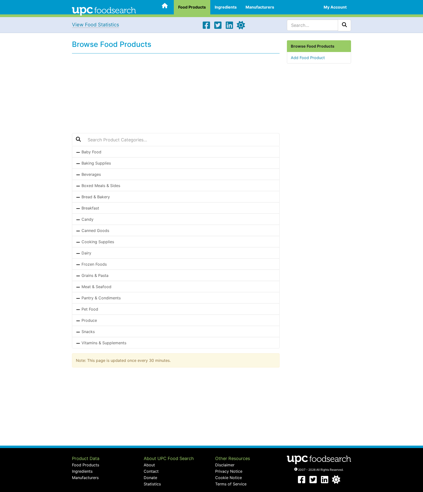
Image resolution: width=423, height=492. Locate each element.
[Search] (344, 25)
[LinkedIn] (229, 27)
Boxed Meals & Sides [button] (100, 185)
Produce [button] (88, 320)
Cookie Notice (228, 477)
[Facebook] (206, 27)
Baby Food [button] (90, 151)
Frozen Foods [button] (93, 264)
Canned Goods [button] (94, 230)
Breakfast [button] (89, 208)
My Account (335, 7)
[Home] (104, 10)
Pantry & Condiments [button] (100, 297)
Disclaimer (225, 464)
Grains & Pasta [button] (94, 275)
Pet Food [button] (89, 309)
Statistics (152, 484)
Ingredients (226, 7)
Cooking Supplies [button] (97, 241)
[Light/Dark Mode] (241, 27)
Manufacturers (260, 7)
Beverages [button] (90, 174)
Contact (151, 471)
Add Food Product (308, 57)
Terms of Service (231, 484)
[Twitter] (218, 27)
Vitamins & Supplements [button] (103, 342)
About (149, 464)
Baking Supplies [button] (95, 163)
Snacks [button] (87, 331)
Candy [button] (87, 219)
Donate (150, 477)
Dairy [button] (85, 253)
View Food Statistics (95, 25)
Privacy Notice (228, 471)
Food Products (192, 7)
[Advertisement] (176, 92)
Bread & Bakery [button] (95, 196)
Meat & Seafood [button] (95, 286)
